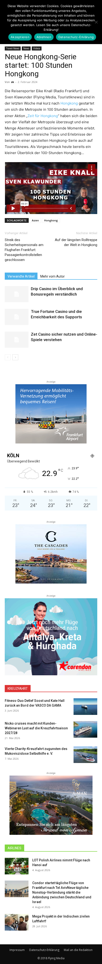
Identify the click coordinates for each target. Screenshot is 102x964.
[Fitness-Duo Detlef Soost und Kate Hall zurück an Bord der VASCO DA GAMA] (85, 706)
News (26, 48)
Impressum (17, 950)
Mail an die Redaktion (78, 950)
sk (12, 82)
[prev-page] (8, 357)
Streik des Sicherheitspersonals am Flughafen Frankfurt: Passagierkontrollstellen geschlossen (24, 250)
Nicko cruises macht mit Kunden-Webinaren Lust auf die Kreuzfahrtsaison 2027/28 (36, 728)
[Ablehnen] (96, 22)
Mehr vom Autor (52, 276)
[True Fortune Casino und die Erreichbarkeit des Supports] (16, 317)
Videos (36, 48)
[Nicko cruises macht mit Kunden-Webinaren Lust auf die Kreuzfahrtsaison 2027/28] (85, 729)
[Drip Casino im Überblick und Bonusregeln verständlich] (16, 294)
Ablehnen (44, 37)
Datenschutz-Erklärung (44, 950)
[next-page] (15, 357)
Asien (35, 220)
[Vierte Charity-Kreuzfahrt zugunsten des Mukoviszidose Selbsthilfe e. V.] (85, 754)
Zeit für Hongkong (43, 116)
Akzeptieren (20, 37)
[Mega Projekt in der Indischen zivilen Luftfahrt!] (16, 922)
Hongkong (69, 103)
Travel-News (12, 48)
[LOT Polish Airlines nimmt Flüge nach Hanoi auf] (16, 866)
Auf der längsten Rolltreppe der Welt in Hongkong (76, 242)
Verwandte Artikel (21, 276)
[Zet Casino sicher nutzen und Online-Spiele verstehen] (16, 340)
